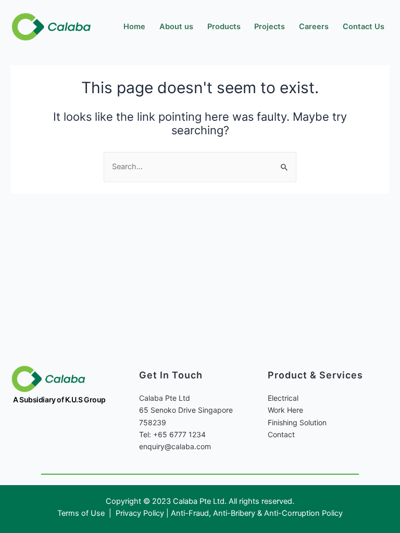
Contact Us (363, 26)
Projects (269, 26)
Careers (314, 26)
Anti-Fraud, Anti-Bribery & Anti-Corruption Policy (257, 513)
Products (224, 26)
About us (176, 26)
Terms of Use (82, 513)
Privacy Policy (140, 513)
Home (134, 26)
